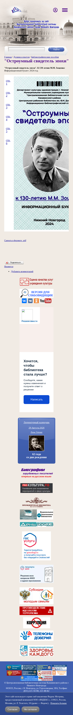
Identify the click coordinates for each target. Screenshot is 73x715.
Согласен (12, 709)
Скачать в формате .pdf (15, 240)
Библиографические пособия (45, 57)
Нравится (8, 266)
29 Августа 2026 (36, 427)
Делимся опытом (21, 57)
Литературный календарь (36, 422)
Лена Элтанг (36, 432)
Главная (8, 57)
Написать (37, 399)
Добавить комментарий (22, 271)
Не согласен (30, 709)
